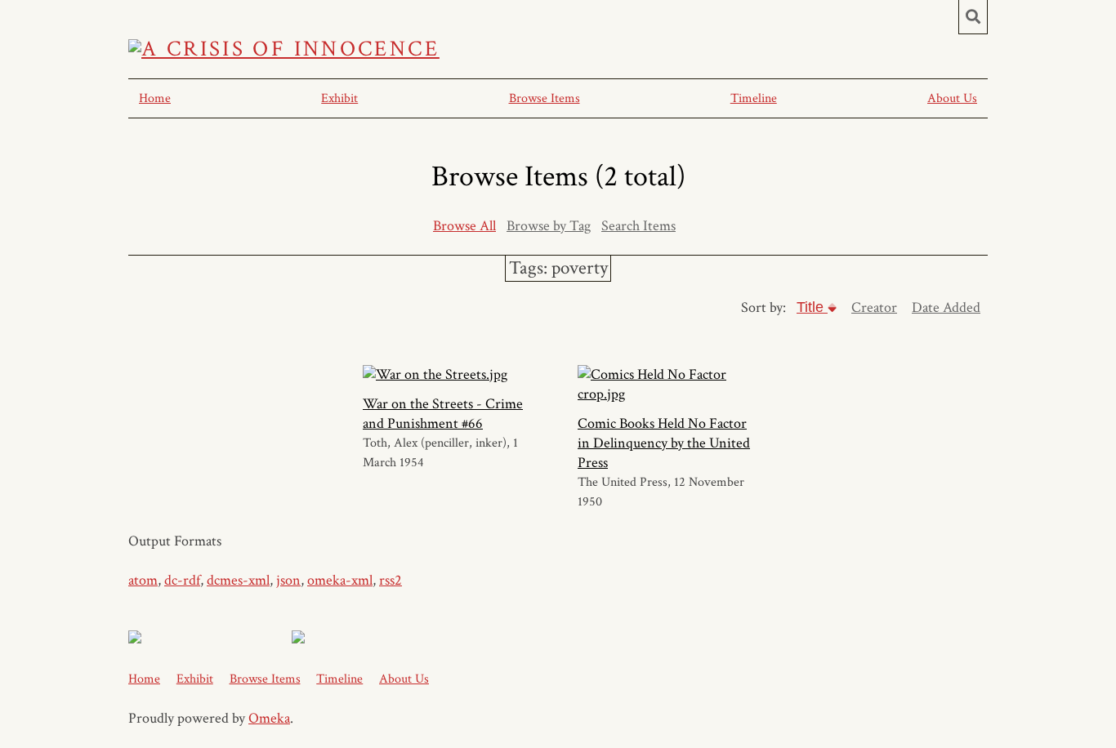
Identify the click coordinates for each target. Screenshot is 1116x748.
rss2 (390, 580)
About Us (952, 98)
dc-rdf (182, 580)
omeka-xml (340, 580)
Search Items (638, 225)
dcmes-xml (238, 580)
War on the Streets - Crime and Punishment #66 (443, 413)
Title (812, 307)
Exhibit (339, 98)
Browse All (464, 225)
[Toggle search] (973, 17)
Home (155, 98)
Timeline (753, 98)
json (288, 580)
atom (143, 580)
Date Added (946, 307)
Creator (874, 307)
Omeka (269, 718)
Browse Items (544, 98)
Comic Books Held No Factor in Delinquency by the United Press (664, 443)
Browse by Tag (549, 225)
